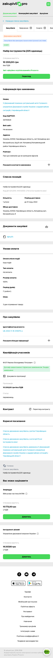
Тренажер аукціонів (28, 626)
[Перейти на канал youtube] (26, 574)
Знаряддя (7, 490)
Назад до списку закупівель (17, 21)
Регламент (27, 611)
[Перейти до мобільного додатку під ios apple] (18, 583)
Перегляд (26, 76)
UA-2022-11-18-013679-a (13, 331)
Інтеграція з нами (28, 631)
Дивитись (26, 517)
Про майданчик (27, 616)
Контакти (28, 597)
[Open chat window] (47, 652)
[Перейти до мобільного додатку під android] (34, 583)
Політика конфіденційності (28, 636)
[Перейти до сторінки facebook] (19, 574)
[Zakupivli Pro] (15, 4)
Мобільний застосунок (27, 602)
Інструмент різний (11, 530)
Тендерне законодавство (27, 641)
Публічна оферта (28, 606)
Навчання (28, 621)
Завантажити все (47, 226)
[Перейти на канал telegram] (34, 574)
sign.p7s (10, 237)
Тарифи (28, 592)
